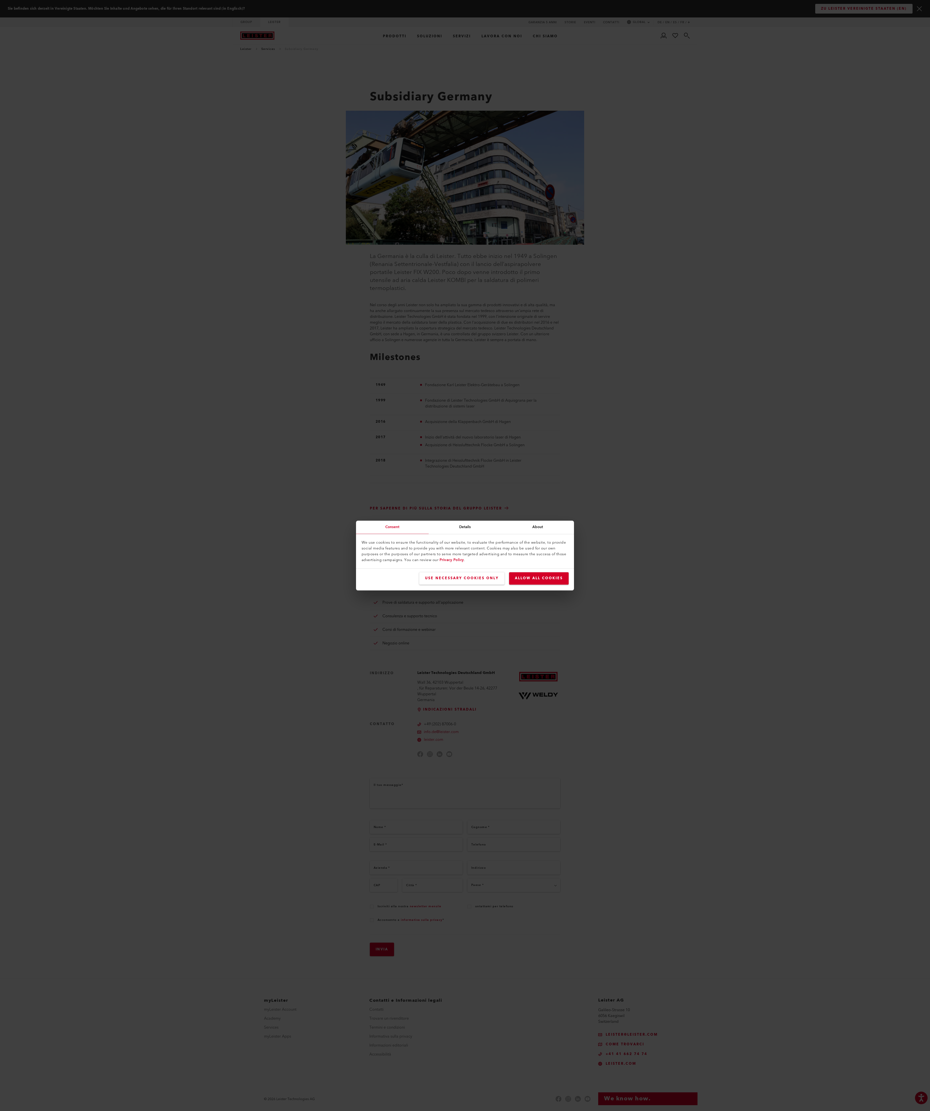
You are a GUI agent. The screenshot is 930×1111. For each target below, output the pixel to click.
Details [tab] (465, 527)
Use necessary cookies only (462, 578)
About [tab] (537, 527)
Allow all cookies (539, 578)
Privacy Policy (452, 560)
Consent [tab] (392, 527)
